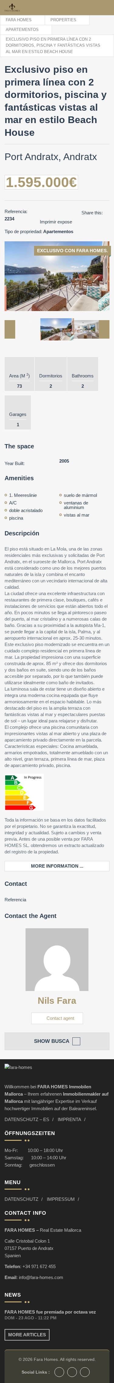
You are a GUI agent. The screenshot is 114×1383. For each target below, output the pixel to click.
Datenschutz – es (27, 1119)
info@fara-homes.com (41, 1277)
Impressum (61, 1199)
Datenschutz (21, 1199)
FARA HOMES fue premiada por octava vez (50, 1311)
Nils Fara (57, 1001)
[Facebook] (59, 1372)
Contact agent (60, 1018)
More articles (27, 1334)
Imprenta (69, 1119)
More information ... (57, 866)
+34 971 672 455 (39, 1266)
